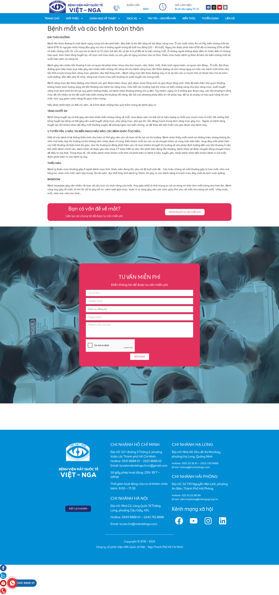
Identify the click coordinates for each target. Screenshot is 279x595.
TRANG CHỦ (52, 18)
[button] (185, 212)
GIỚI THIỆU (72, 18)
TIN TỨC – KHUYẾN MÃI (162, 18)
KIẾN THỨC (189, 18)
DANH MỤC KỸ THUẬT (103, 18)
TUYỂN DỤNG (210, 18)
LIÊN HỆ (230, 18)
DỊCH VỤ (132, 18)
